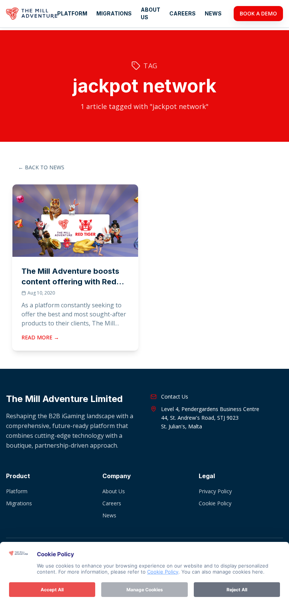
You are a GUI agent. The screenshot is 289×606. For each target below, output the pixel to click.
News (213, 13)
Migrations (114, 13)
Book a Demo (258, 13)
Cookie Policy (215, 503)
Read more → (40, 337)
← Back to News (41, 167)
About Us (150, 13)
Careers (182, 13)
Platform (72, 13)
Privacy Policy (215, 491)
